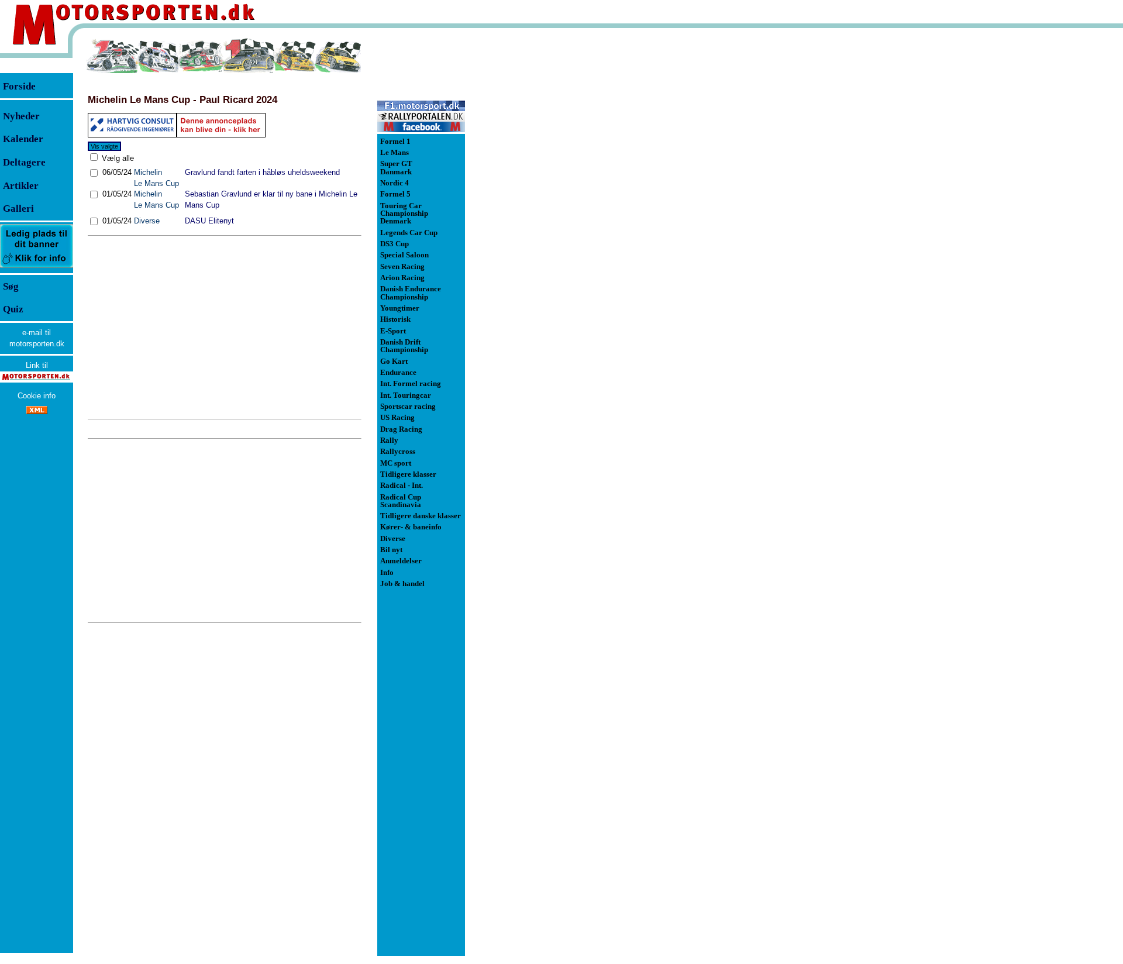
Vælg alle (116, 158)
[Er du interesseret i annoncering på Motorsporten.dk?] (36, 267)
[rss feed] (36, 411)
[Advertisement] (224, 327)
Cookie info (37, 395)
